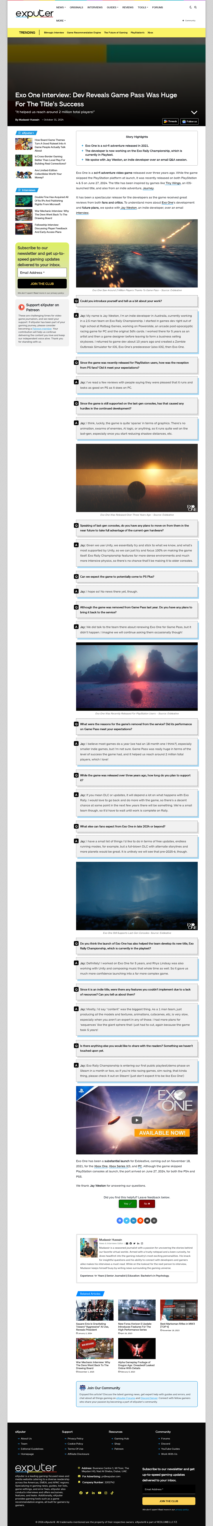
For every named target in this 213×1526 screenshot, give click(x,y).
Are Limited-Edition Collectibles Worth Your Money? (48, 174)
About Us (26, 1438)
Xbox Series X (118, 1166)
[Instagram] (106, 1493)
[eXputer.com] (34, 14)
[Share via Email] (147, 1220)
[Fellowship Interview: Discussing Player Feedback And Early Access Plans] (23, 229)
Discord (165, 1443)
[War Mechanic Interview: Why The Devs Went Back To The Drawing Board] (95, 1348)
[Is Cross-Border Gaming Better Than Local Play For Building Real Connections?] (23, 160)
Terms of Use (75, 1448)
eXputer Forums (125, 1397)
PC (140, 1166)
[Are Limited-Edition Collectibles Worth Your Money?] (23, 174)
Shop (117, 1443)
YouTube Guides (170, 1448)
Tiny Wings (173, 183)
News (60, 7)
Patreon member (42, 328)
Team (24, 1443)
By (17, 119)
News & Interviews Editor (111, 1243)
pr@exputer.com (111, 1476)
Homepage (27, 1453)
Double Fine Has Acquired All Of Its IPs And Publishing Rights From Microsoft (51, 200)
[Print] (154, 1220)
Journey (148, 188)
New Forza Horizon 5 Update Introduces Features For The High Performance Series (134, 1326)
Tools (142, 7)
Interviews (95, 7)
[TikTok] (112, 1493)
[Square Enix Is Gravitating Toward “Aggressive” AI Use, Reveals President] (95, 1310)
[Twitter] (126, 1220)
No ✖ (147, 1203)
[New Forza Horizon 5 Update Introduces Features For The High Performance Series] (137, 1310)
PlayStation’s (138, 32)
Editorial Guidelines (32, 1448)
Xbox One (101, 1166)
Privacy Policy (75, 1438)
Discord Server (149, 1397)
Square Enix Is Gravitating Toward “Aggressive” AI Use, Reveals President (92, 1326)
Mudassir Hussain (27, 119)
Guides (111, 7)
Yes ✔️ (128, 1203)
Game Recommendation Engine (84, 32)
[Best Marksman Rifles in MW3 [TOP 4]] (179, 1310)
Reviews (127, 7)
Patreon (118, 1448)
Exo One (167, 202)
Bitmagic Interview (54, 32)
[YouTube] (100, 1493)
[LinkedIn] (133, 1220)
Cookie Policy (75, 1443)
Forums (157, 7)
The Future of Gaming (116, 32)
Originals (76, 7)
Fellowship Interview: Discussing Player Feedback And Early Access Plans (51, 228)
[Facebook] (120, 1220)
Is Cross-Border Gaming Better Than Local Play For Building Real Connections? (50, 160)
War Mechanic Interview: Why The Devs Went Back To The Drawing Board (93, 1365)
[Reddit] (140, 1220)
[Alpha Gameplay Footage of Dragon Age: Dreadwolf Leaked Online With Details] (137, 1348)
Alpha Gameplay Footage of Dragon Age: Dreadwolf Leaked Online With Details (136, 1365)
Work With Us (169, 1453)
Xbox (150, 32)
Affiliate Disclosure (78, 1453)
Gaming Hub (121, 1438)
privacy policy (57, 293)
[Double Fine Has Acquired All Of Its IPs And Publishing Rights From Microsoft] (23, 201)
